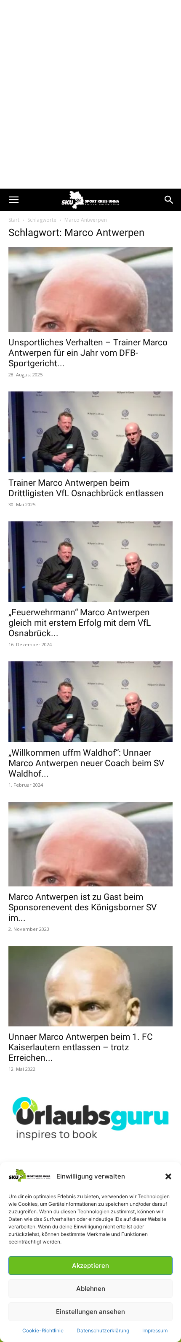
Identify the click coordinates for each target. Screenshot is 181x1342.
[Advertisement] (90, 94)
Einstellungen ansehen (90, 1312)
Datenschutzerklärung (103, 1330)
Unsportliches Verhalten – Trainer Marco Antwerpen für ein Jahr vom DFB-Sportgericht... (88, 352)
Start (13, 219)
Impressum (155, 1330)
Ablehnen (90, 1289)
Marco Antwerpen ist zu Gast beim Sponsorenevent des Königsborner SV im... (82, 907)
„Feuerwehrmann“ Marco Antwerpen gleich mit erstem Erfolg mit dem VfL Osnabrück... (79, 622)
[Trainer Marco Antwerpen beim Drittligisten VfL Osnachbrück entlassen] (90, 431)
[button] (168, 1176)
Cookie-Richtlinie (43, 1330)
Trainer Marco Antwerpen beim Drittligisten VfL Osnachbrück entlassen (86, 488)
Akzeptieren (90, 1265)
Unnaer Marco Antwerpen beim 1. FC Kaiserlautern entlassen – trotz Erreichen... (80, 1047)
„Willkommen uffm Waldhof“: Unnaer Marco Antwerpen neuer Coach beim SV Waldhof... (86, 763)
